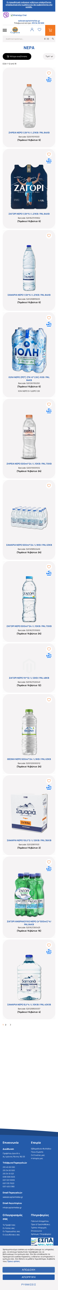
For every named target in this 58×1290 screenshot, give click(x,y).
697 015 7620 (8, 1183)
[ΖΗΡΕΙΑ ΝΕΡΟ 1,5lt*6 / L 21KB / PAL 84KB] (29, 100)
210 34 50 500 (38, 23)
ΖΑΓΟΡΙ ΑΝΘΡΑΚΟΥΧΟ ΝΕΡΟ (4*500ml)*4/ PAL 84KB (29, 923)
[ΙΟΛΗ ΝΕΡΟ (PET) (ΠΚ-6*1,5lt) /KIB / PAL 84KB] (29, 345)
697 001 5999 (9, 1180)
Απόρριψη (29, 1277)
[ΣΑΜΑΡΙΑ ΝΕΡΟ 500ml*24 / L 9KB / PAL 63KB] (29, 513)
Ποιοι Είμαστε (37, 1152)
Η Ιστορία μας (37, 1158)
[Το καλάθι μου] (50, 30)
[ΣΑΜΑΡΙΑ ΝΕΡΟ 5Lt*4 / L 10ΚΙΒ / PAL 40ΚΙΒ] (29, 972)
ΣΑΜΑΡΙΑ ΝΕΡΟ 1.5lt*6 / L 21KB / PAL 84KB (29, 294)
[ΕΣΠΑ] (43, 1244)
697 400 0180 (9, 1186)
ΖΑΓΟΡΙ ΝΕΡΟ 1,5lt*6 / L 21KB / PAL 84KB (29, 213)
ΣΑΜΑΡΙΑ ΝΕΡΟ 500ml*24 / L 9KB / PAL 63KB (29, 544)
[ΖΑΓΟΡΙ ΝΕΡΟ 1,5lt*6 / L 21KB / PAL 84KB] (29, 181)
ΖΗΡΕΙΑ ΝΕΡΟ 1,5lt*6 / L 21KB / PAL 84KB (29, 132)
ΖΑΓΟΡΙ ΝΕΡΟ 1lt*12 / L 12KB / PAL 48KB (29, 677)
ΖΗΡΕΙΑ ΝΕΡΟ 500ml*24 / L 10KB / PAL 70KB (29, 463)
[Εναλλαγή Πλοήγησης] (5, 30)
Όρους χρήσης (13, 1261)
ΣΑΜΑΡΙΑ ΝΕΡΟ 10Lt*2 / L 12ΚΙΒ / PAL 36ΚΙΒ (29, 840)
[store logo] (15, 30)
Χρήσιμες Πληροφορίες (41, 1234)
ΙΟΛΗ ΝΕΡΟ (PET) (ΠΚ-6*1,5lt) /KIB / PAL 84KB (29, 379)
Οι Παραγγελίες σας (11, 1231)
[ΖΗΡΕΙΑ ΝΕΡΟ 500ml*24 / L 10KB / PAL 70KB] (29, 431)
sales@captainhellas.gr (13, 1197)
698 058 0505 (9, 1176)
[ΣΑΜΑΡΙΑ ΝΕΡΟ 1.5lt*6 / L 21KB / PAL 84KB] (29, 263)
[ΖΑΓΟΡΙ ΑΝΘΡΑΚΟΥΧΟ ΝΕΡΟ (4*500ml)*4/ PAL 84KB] (29, 889)
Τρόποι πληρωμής (39, 1227)
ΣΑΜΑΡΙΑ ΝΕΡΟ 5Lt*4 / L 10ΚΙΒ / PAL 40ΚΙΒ (29, 1004)
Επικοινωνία (36, 1231)
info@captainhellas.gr (12, 1207)
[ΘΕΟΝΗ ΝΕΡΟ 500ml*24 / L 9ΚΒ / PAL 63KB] (29, 727)
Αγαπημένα (39, 29)
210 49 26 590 (9, 1167)
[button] (49, 56)
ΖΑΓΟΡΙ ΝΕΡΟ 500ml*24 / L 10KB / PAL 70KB (29, 626)
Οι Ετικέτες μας (38, 1155)
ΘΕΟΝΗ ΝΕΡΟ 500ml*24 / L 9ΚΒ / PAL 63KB (29, 759)
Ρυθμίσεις (28, 1284)
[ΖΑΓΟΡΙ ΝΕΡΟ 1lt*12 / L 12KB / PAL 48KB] (29, 661)
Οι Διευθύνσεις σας (11, 1234)
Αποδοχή (28, 1269)
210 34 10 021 (8, 1173)
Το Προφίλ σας (9, 1225)
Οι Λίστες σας (9, 1228)
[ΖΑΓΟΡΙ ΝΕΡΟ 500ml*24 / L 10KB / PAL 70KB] (29, 594)
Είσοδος (32, 29)
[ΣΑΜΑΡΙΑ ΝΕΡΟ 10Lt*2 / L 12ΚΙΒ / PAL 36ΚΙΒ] (29, 808)
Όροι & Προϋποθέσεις (40, 1224)
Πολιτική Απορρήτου (40, 1221)
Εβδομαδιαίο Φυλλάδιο (41, 1148)
